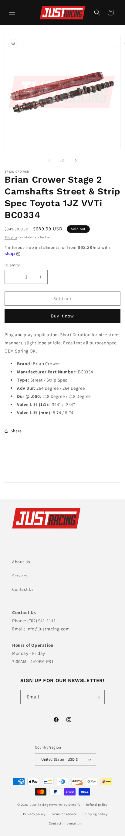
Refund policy (97, 804)
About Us (21, 561)
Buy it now (62, 316)
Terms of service (64, 814)
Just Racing (39, 804)
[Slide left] (49, 160)
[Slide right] (76, 160)
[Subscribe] (97, 697)
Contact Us (23, 589)
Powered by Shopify (64, 804)
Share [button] (16, 431)
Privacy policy (34, 814)
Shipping (11, 237)
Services (20, 575)
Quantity (12, 265)
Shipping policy (95, 814)
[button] (12, 12)
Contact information (65, 823)
